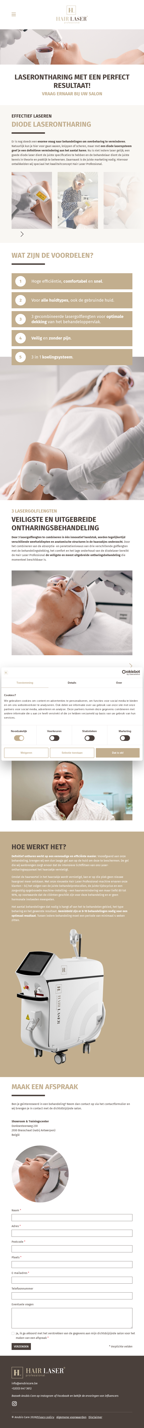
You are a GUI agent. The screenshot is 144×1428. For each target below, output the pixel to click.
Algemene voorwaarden (71, 1417)
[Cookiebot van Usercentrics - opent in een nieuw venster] (124, 672)
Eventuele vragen (23, 1304)
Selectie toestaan (72, 752)
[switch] (54, 738)
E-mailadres (20, 1273)
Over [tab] (119, 682)
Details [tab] (72, 682)
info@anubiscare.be (25, 1383)
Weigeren (26, 752)
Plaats (16, 1257)
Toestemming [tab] (25, 682)
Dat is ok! (118, 752)
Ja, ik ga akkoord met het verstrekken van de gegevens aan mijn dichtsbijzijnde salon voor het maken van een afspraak (75, 1336)
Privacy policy (45, 1417)
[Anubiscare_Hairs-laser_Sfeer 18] (124, 200)
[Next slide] (22, 234)
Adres (15, 1226)
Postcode (18, 1241)
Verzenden (21, 1346)
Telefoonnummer (22, 1288)
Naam (16, 1210)
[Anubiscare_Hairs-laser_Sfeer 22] (32, 200)
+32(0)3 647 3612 (22, 1388)
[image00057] (78, 200)
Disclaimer (95, 1417)
